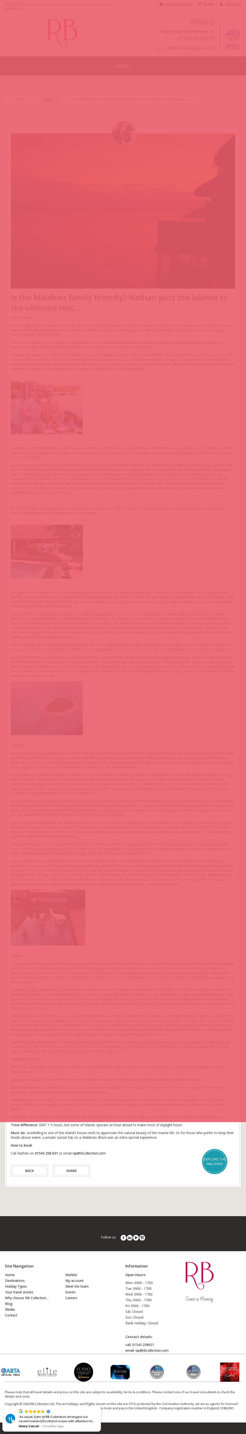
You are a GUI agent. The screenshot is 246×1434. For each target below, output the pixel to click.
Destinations (15, 1280)
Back (29, 1170)
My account (74, 1280)
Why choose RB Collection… (27, 1298)
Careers (71, 1298)
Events (70, 1292)
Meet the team (77, 1286)
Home (10, 1275)
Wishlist (71, 1275)
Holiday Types (16, 1286)
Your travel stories (19, 1292)
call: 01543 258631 (139, 1344)
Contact (11, 1315)
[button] (100, 1406)
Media (10, 1309)
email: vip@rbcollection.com (147, 1350)
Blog (8, 1303)
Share (71, 1170)
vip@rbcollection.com (89, 1153)
